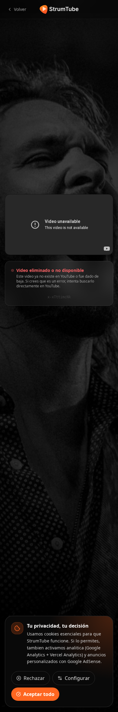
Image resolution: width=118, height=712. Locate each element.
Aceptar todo (38, 694)
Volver (20, 9)
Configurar (77, 678)
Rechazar (34, 678)
